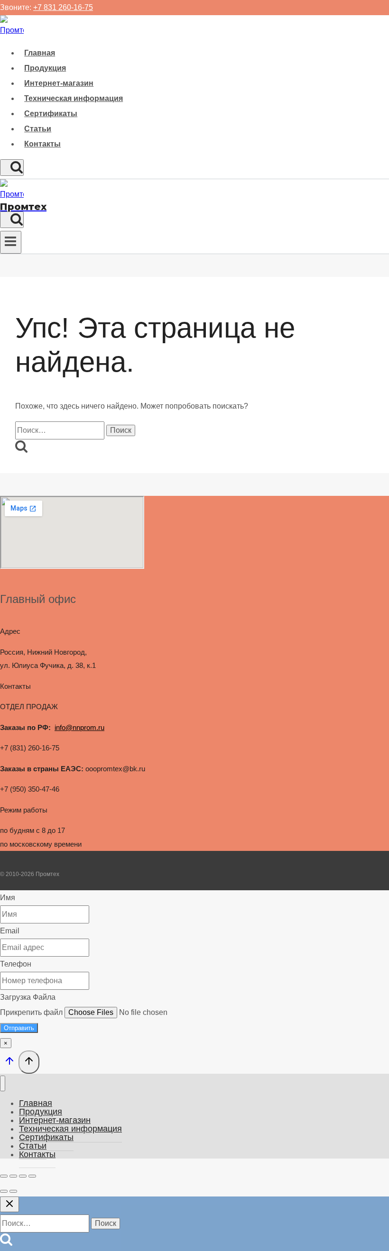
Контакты (42, 144)
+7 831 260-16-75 (63, 7)
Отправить (19, 1028)
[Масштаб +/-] (4, 1176)
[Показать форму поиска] (12, 167)
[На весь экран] (13, 1176)
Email (9, 931)
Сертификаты (50, 114)
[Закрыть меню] (2, 1083)
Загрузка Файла (28, 997)
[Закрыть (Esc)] (32, 1176)
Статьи (37, 129)
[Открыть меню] (10, 242)
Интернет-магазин (58, 83)
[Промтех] (12, 30)
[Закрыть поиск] (9, 1204)
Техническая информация (73, 98)
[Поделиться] (23, 1176)
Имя (7, 898)
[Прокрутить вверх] (9, 1063)
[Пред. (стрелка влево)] (4, 1191)
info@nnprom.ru (79, 727)
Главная (39, 53)
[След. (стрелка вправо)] (13, 1191)
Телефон (15, 964)
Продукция (45, 68)
